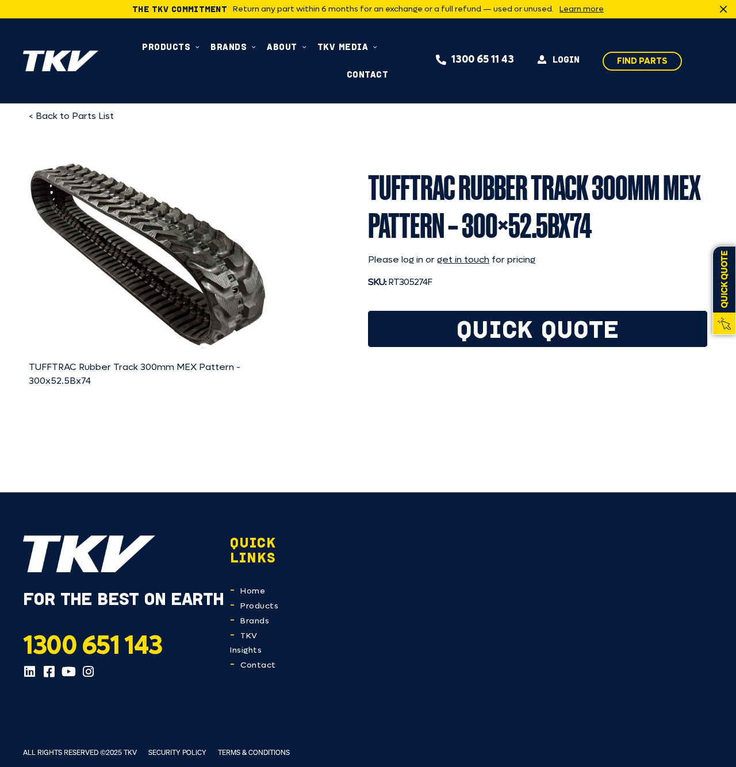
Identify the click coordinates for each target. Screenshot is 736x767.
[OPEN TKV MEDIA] (375, 47)
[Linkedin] (29, 671)
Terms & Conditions (254, 752)
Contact (258, 665)
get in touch (463, 259)
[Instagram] (88, 671)
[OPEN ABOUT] (304, 47)
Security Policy (177, 752)
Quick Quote (538, 329)
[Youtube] (68, 671)
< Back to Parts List (71, 116)
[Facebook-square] (49, 671)
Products (259, 605)
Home (252, 590)
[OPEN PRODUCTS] (197, 47)
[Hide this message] (723, 9)
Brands (254, 620)
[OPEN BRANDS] (254, 47)
